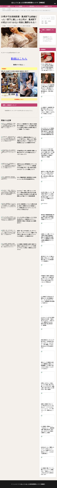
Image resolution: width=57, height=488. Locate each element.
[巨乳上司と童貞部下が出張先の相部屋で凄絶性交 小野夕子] (19, 96)
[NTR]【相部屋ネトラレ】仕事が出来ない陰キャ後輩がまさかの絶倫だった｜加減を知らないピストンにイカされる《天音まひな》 (27, 206)
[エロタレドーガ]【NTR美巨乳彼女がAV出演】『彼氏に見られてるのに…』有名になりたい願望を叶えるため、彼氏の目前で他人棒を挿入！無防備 (47, 321)
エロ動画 (9, 8)
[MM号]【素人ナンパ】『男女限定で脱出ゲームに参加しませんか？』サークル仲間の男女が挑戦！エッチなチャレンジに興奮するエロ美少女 (47, 196)
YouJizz (10, 25)
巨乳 (27, 25)
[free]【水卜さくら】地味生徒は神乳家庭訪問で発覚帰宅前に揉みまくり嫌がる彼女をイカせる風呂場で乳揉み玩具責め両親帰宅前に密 (47, 131)
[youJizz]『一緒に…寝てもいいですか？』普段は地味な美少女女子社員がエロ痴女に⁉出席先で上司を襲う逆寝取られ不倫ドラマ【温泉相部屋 (27, 193)
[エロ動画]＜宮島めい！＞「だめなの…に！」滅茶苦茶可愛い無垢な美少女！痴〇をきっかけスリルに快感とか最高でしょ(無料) (47, 429)
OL (8, 25)
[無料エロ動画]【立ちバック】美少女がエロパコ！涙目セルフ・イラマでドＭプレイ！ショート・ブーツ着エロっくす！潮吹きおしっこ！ (47, 407)
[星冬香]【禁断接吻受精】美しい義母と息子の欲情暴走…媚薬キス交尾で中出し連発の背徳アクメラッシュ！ (47, 217)
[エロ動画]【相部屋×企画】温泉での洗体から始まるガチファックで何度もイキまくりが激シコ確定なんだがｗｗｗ (26, 246)
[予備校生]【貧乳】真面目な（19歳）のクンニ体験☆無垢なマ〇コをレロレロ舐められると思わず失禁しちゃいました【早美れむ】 (47, 279)
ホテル (49, 21)
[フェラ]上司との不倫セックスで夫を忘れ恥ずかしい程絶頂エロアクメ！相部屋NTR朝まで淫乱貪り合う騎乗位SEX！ (27, 220)
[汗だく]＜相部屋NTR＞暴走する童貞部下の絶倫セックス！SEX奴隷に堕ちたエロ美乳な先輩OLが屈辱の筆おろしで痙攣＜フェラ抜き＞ (27, 126)
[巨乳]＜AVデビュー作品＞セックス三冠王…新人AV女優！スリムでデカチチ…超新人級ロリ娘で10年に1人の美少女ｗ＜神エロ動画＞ (47, 386)
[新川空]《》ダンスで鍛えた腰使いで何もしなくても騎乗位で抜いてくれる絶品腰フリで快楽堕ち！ (47, 259)
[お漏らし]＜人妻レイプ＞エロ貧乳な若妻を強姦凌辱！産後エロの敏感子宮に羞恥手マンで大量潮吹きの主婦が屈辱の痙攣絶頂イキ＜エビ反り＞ (47, 237)
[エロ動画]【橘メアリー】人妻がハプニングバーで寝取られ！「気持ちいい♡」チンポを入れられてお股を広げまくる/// (47, 471)
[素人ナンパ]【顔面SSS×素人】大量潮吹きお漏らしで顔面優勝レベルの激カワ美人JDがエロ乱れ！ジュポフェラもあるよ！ (47, 365)
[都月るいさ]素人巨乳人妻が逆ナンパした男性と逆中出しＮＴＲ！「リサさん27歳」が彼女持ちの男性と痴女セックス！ (47, 174)
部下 (46, 21)
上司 (42, 21)
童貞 (29, 25)
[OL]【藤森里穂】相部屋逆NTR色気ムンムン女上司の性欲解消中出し (26, 178)
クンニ (17, 25)
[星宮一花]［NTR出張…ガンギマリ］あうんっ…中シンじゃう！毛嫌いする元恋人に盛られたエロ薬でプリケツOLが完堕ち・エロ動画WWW (27, 233)
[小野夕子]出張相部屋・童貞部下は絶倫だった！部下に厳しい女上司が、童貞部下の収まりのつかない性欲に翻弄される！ (26, 10)
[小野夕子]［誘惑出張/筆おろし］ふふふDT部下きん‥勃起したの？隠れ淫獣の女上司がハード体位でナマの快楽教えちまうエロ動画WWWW (27, 140)
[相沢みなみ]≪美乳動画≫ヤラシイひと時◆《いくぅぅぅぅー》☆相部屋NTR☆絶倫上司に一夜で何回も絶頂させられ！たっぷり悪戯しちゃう (27, 166)
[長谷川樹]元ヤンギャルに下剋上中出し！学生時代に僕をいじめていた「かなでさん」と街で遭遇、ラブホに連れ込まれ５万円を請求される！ (47, 343)
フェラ (20, 25)
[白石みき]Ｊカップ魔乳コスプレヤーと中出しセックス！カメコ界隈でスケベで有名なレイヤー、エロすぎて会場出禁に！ (47, 450)
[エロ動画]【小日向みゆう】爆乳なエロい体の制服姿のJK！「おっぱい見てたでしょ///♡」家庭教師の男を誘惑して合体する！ (47, 299)
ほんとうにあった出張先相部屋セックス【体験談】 (28, 2)
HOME (3, 8)
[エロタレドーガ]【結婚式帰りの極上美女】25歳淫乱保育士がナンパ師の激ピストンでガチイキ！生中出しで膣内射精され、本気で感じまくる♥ (47, 88)
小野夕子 (24, 25)
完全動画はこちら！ (19, 99)
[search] (52, 18)
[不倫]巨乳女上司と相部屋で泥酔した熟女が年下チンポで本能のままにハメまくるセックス (27, 152)
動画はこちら (19, 58)
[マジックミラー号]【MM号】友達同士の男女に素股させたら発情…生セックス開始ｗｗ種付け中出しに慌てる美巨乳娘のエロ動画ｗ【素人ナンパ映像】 (47, 152)
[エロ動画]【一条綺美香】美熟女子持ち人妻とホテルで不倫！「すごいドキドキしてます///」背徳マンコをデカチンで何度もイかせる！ (47, 110)
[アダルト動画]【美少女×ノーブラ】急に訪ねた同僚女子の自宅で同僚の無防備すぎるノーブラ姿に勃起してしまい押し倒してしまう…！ (47, 67)
